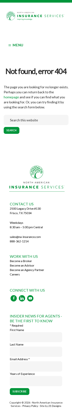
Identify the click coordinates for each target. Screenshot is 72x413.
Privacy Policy (30, 405)
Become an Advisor (22, 265)
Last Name (16, 344)
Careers (15, 274)
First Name (17, 330)
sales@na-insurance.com (25, 236)
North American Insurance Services (36, 20)
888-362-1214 (19, 241)
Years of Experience (22, 373)
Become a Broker (21, 261)
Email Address (20, 359)
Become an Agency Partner (27, 270)
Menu (18, 45)
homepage (11, 97)
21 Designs (54, 405)
